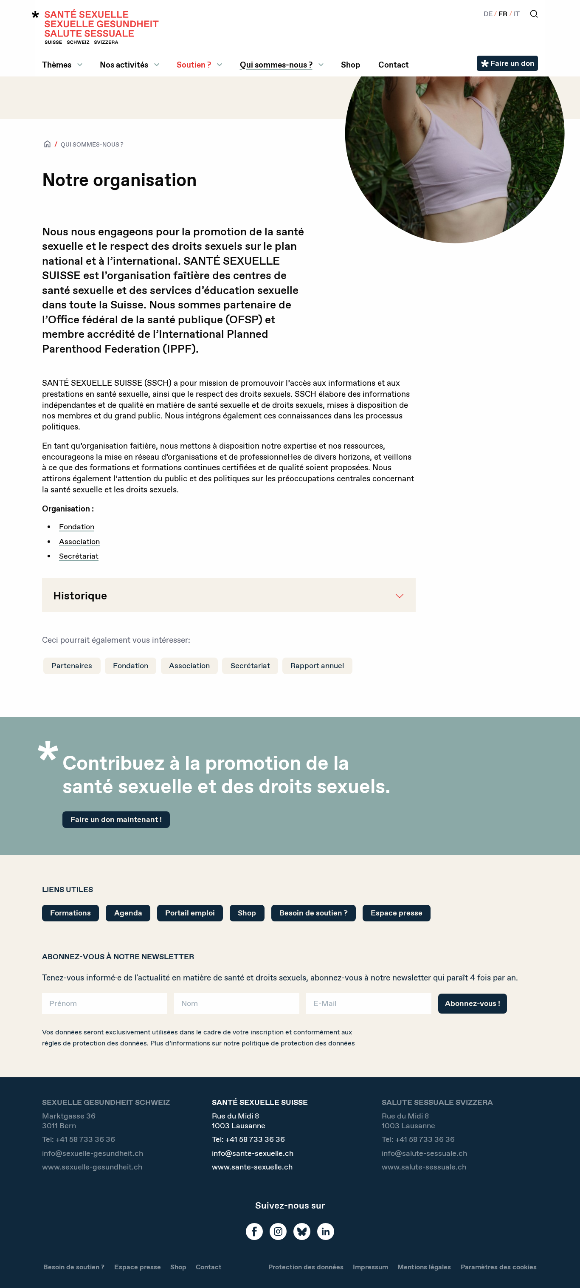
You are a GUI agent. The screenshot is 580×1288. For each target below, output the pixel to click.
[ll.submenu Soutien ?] (219, 64)
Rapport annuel (317, 666)
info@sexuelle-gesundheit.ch (92, 1153)
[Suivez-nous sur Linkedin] (325, 1231)
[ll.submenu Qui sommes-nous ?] (321, 64)
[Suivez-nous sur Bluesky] (301, 1231)
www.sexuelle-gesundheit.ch (92, 1167)
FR (502, 13)
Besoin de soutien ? (313, 913)
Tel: (78, 1139)
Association (79, 542)
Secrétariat (79, 556)
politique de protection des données (298, 1043)
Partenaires (71, 666)
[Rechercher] (534, 14)
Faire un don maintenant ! (116, 819)
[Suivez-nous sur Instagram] (278, 1231)
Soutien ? (194, 64)
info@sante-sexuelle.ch (252, 1153)
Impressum (370, 1267)
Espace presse (396, 913)
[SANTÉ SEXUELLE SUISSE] (95, 26)
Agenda (128, 913)
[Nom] (236, 1006)
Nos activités (124, 64)
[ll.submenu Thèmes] (80, 64)
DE (488, 13)
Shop (350, 64)
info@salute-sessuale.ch (424, 1153)
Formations (70, 913)
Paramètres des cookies (499, 1267)
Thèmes (56, 64)
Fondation (76, 527)
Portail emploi (190, 913)
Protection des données (305, 1267)
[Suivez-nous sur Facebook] (254, 1231)
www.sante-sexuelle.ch (252, 1167)
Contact (393, 64)
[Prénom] (104, 1006)
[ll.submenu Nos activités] (157, 64)
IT (517, 13)
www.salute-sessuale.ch (424, 1167)
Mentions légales (424, 1267)
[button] (561, 1267)
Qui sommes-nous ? (276, 64)
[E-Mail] (368, 1006)
